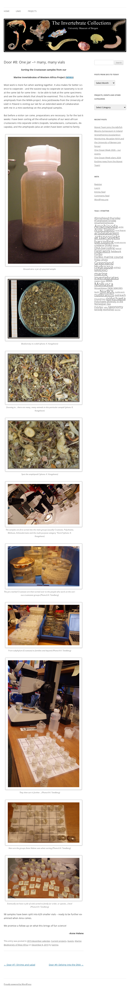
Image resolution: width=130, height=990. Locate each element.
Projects (32, 11)
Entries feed (99, 191)
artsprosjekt (107, 237)
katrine (55, 944)
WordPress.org (101, 199)
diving (115, 245)
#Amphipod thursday (107, 218)
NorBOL (107, 291)
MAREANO (100, 270)
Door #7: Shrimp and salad (19, 964)
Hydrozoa (103, 267)
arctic (121, 226)
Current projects (58, 941)
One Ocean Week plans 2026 (107, 157)
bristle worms (120, 242)
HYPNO (117, 267)
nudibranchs (104, 295)
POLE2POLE (100, 299)
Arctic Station (104, 230)
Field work (102, 251)
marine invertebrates (106, 275)
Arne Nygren (120, 230)
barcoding (104, 241)
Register (98, 184)
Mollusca (103, 284)
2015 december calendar (38, 941)
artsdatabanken (106, 233)
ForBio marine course (108, 257)
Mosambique (100, 288)
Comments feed (101, 195)
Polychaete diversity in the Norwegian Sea (108, 302)
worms (117, 310)
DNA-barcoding (104, 248)
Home (7, 11)
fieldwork (116, 251)
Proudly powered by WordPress (17, 984)
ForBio (98, 254)
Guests (70, 941)
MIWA (69, 77)
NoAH (96, 292)
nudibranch (120, 292)
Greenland (104, 262)
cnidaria (99, 245)
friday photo (101, 259)
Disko (108, 245)
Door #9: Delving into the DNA (66, 964)
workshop (108, 309)
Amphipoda (106, 226)
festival (118, 248)
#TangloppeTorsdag (105, 220)
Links (18, 11)
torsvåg (98, 309)
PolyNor (98, 307)
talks (106, 307)
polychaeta (116, 298)
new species (115, 288)
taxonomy (115, 307)
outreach (120, 295)
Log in (97, 188)
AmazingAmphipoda (104, 222)
